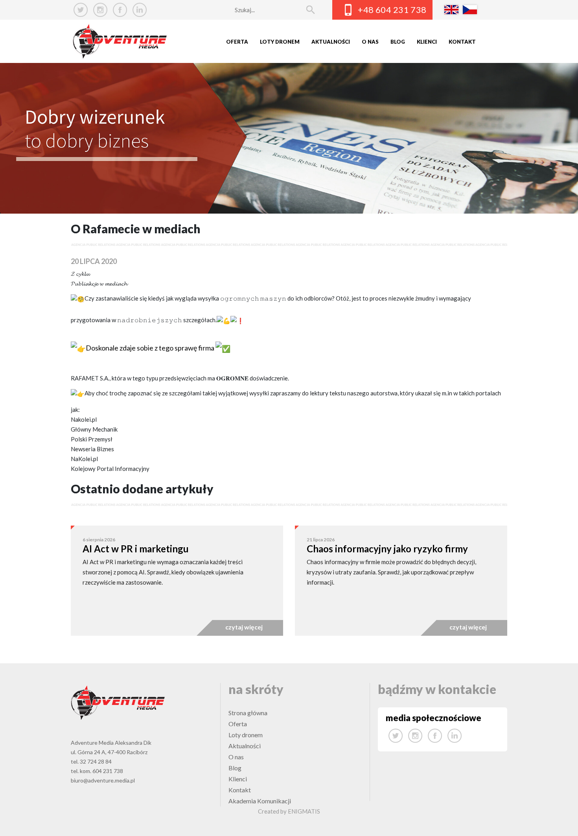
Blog (397, 42)
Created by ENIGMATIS (289, 811)
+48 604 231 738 (392, 9)
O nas (370, 42)
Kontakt (462, 42)
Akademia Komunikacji (259, 801)
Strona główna (247, 712)
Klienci (427, 42)
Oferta (237, 42)
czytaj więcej (244, 627)
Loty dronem (280, 42)
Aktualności (330, 42)
